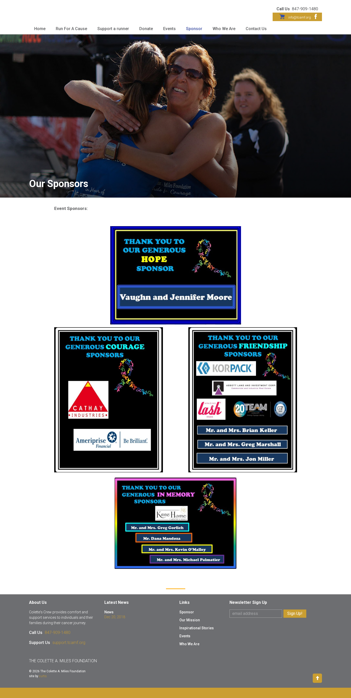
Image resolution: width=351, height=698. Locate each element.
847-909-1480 (57, 632)
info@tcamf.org (299, 17)
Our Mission (189, 620)
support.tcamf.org (68, 642)
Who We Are (224, 28)
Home (39, 28)
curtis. (43, 676)
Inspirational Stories (196, 628)
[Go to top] (317, 678)
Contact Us (256, 28)
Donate (146, 28)
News (109, 612)
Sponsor (194, 28)
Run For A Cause (71, 28)
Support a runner (113, 28)
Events (169, 28)
